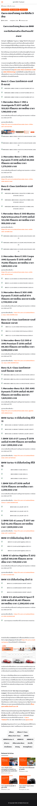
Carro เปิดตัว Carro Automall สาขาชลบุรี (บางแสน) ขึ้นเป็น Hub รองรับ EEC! (9, 769)
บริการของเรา (24, 9)
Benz (12, 732)
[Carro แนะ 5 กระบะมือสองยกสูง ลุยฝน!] (27, 761)
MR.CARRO (5, 20)
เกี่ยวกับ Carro (11, 6)
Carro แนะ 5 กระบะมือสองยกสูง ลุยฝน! (26, 768)
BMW (26, 736)
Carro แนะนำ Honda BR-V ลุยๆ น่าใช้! (8, 786)
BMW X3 (30, 739)
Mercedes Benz (19, 743)
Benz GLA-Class (14, 736)
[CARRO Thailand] (18, 2)
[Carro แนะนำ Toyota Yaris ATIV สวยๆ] (27, 780)
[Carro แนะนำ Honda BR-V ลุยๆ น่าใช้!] (9, 780)
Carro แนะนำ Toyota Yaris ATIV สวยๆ (26, 786)
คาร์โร (31, 743)
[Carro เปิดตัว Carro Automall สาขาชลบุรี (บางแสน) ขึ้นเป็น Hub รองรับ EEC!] (9, 761)
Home (4, 6)
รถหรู (18, 747)
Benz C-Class (22, 732)
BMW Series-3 (9, 739)
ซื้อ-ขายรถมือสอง (15, 9)
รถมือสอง (8, 747)
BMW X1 (20, 739)
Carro (7, 743)
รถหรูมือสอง (28, 747)
